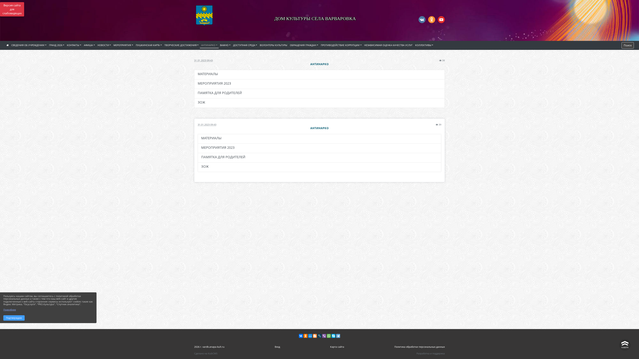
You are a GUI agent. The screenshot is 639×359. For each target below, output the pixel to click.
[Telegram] (338, 336)
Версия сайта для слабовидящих (12, 9)
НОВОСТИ (103, 45)
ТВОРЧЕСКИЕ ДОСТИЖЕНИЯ (180, 45)
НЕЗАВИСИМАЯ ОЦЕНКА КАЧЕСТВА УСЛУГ (388, 45)
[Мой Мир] (310, 336)
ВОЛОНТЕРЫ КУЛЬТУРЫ (273, 45)
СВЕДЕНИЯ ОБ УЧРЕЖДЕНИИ (27, 45)
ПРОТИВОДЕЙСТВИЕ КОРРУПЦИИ (340, 45)
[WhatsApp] (329, 336)
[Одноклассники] (306, 336)
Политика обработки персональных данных (419, 346)
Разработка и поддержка (431, 353)
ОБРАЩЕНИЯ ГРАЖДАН (303, 45)
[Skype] (333, 336)
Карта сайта (337, 346)
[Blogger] (315, 336)
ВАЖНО (224, 45)
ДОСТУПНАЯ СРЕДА (244, 45)
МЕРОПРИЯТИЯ (122, 45)
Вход (277, 346)
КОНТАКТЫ (73, 45)
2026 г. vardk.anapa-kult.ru (209, 346)
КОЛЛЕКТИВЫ (423, 45)
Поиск (628, 45)
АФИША (88, 45)
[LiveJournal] (319, 336)
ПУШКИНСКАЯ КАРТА (148, 45)
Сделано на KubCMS (205, 353)
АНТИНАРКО (208, 45)
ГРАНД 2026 (55, 45)
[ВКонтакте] (301, 336)
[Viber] (324, 336)
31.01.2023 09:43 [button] (203, 60)
